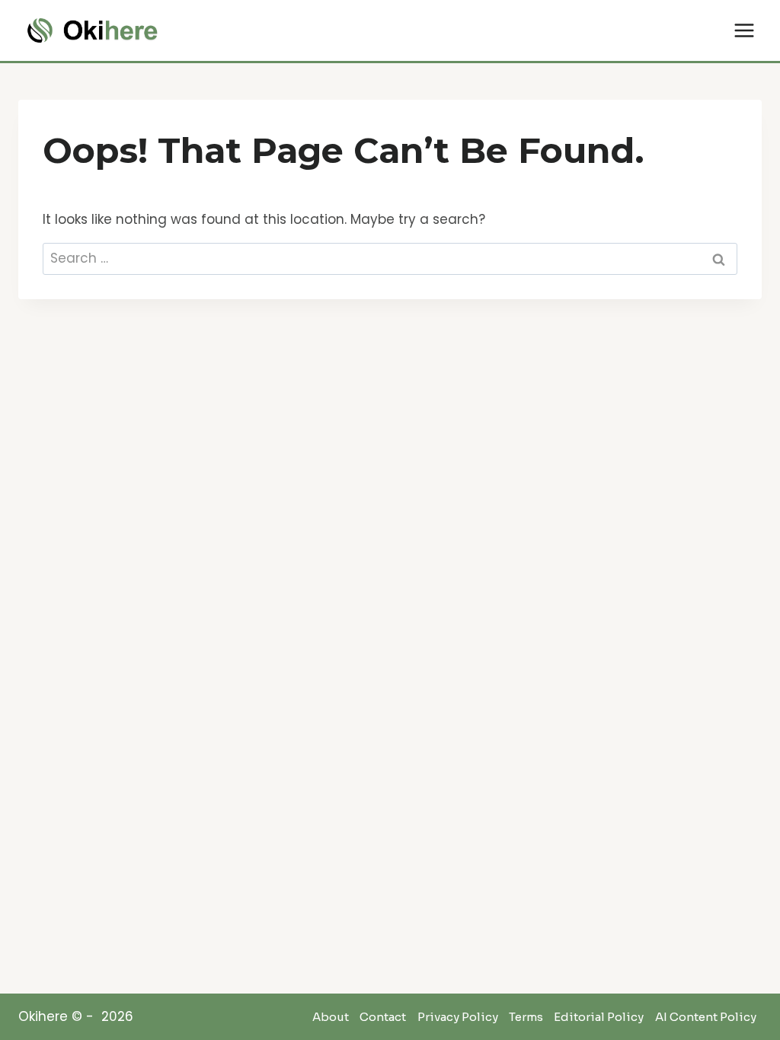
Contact (383, 1017)
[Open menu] (744, 30)
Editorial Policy (599, 1017)
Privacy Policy (457, 1017)
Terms (526, 1017)
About (330, 1017)
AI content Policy (705, 1017)
